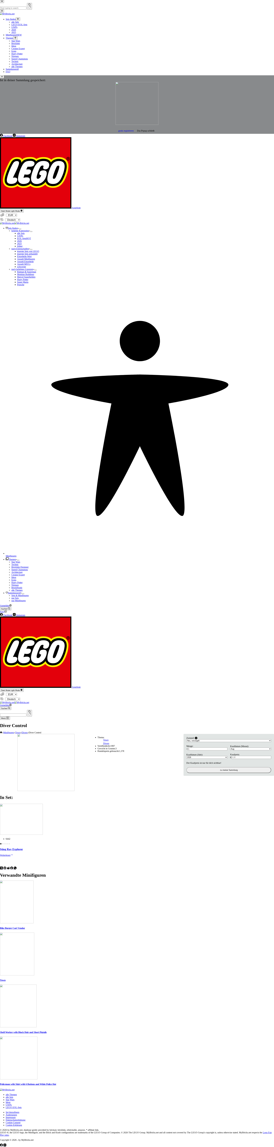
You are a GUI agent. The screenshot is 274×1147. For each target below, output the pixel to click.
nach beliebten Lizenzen (22, 269)
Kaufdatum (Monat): (239, 746)
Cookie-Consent (13, 1122)
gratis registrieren (126, 131)
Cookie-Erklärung (14, 1125)
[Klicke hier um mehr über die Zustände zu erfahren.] (196, 738)
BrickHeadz (16, 587)
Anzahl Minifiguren (26, 259)
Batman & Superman (26, 272)
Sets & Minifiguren (20, 595)
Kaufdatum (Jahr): (194, 754)
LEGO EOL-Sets (14, 1107)
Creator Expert (18, 575)
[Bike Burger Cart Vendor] (17, 922)
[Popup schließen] (2, 76)
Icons (13, 580)
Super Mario (22, 282)
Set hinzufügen (12, 1112)
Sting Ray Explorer (11, 849)
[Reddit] (8, 868)
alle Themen (17, 590)
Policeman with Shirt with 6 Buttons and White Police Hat (28, 1084)
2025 (19, 243)
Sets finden (13, 228)
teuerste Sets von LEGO (28, 251)
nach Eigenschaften (20, 248)
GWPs (20, 236)
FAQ (2, 612)
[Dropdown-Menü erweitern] (31, 231)
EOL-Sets (24, 238)
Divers (106, 743)
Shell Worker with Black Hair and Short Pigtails (23, 1032)
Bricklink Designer (20, 567)
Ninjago (15, 585)
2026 (19, 241)
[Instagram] (4, 1145)
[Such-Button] (29, 713)
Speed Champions (19, 569)
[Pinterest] (5, 868)
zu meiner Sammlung (229, 770)
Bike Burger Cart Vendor (12, 928)
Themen (12, 559)
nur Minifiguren (18, 600)
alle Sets (21, 233)
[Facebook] (12, 868)
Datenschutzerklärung (15, 1120)
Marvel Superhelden (26, 277)
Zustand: (190, 738)
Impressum (11, 1117)
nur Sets (15, 598)
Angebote (76, 208)
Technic (15, 564)
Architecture (17, 572)
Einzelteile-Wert (24, 256)
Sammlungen (14, 593)
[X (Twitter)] (1, 868)
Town (105, 740)
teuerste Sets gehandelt (27, 254)
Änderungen (11, 1115)
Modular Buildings (25, 274)
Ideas (13, 577)
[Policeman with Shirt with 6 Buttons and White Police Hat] (18, 1078)
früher (20, 246)
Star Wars (15, 562)
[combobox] (13, 715)
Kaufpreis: (235, 754)
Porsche (20, 284)
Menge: (189, 746)
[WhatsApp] (15, 868)
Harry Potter (22, 279)
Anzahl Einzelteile (25, 261)
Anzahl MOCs (23, 264)
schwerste (21, 266)
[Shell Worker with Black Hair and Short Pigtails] (18, 1026)
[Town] (17, 974)
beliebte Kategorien (20, 231)
